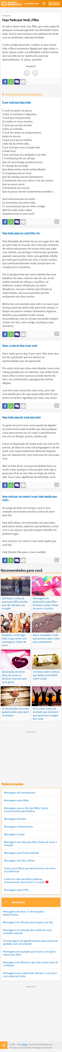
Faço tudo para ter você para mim (21, 417)
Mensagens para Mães (16, 800)
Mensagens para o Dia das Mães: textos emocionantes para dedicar (26, 809)
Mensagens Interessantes (18, 826)
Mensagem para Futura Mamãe (21, 853)
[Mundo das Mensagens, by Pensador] (16, 4)
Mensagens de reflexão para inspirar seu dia (28, 922)
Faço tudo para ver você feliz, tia (21, 233)
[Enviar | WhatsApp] (11, 81)
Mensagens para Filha (16, 890)
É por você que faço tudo (16, 102)
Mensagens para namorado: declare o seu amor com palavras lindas (30, 974)
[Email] (23, 81)
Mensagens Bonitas (15, 819)
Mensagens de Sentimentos (19, 792)
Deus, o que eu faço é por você (19, 345)
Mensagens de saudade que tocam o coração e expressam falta (29, 953)
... (57, 221)
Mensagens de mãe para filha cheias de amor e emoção (30, 843)
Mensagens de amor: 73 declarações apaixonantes (23, 913)
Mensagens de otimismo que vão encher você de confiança (30, 964)
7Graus (24, 1044)
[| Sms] (17, 81)
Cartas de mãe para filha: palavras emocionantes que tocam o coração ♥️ (26, 880)
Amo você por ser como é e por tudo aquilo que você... (29, 498)
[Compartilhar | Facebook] (5, 81)
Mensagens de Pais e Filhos (19, 860)
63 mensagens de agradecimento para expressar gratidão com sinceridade (30, 942)
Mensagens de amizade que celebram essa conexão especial (27, 931)
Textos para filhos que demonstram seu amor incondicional (30, 870)
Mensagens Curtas (14, 834)
